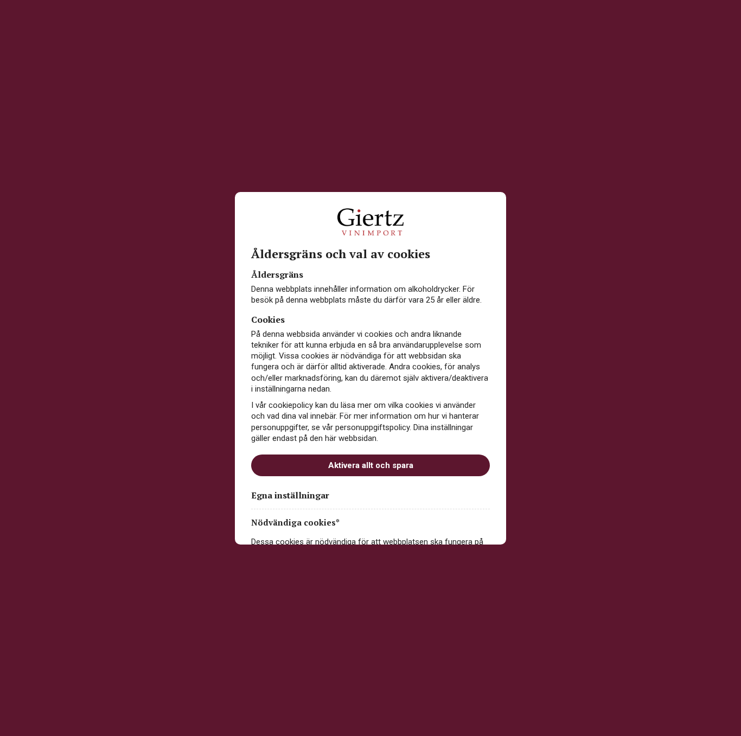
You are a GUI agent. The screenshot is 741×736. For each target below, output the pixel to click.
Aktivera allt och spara (370, 465)
